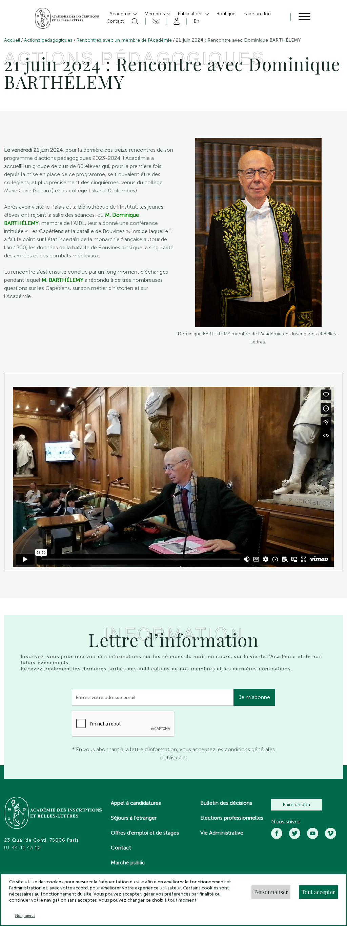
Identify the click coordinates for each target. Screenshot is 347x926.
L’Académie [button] (119, 14)
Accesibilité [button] (154, 21)
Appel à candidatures (136, 803)
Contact (121, 847)
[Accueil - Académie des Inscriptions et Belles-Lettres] (53, 813)
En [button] (196, 21)
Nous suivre (285, 821)
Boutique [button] (226, 14)
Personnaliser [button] (271, 892)
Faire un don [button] (257, 14)
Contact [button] (115, 21)
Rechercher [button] (134, 21)
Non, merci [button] (25, 915)
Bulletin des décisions (226, 803)
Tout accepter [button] (318, 892)
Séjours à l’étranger (134, 818)
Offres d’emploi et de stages (145, 832)
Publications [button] (191, 14)
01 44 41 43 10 (22, 847)
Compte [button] (175, 21)
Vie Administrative (221, 832)
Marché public (128, 862)
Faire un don (296, 804)
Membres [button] (155, 14)
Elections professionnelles (231, 818)
